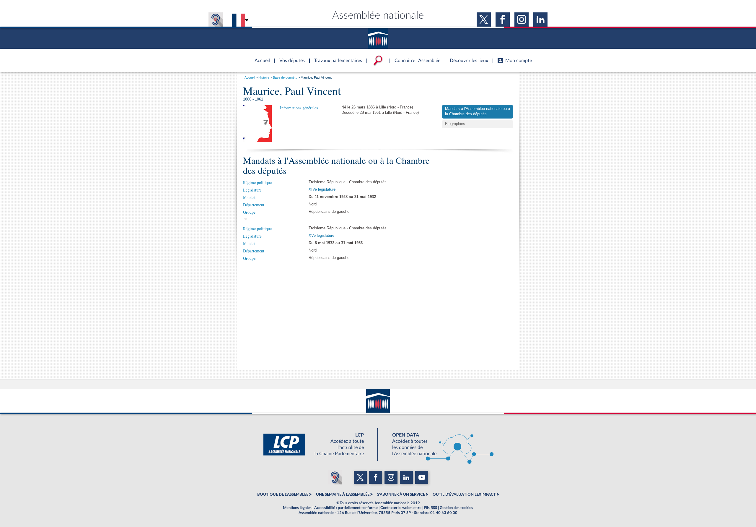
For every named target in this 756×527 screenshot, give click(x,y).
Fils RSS (430, 508)
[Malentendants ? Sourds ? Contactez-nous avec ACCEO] (215, 19)
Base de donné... (285, 77)
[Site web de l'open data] (438, 444)
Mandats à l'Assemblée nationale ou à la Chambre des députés (477, 111)
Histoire (263, 77)
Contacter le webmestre (400, 508)
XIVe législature (322, 189)
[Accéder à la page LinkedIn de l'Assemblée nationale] (540, 19)
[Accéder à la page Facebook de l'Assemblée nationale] (503, 19)
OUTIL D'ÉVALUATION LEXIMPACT (464, 494)
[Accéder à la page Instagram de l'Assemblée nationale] (521, 19)
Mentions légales (297, 508)
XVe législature (321, 235)
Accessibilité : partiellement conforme (346, 508)
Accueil (250, 77)
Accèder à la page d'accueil (260, 57)
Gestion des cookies (456, 508)
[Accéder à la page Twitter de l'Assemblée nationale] (484, 19)
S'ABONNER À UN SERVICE (401, 494)
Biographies (455, 124)
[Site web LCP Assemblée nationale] (318, 444)
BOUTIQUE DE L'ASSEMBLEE (282, 494)
